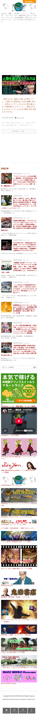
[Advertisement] (19, 46)
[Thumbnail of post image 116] (19, 84)
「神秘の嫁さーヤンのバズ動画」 (25, 406)
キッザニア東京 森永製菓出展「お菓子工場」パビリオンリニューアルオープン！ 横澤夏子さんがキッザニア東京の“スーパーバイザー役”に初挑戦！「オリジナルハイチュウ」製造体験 (25, 329)
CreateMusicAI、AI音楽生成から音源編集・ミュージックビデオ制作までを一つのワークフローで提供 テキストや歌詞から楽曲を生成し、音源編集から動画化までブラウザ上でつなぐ (25, 246)
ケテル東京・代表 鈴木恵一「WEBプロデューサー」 (18, 528)
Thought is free (30, 699)
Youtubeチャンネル (7, 406)
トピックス (20, 117)
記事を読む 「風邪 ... (19, 131)
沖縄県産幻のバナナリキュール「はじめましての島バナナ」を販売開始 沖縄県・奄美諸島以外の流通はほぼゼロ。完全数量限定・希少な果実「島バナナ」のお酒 (25, 309)
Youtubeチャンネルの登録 (10, 435)
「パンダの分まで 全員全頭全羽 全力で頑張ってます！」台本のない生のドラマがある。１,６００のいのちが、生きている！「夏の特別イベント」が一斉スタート (25, 288)
